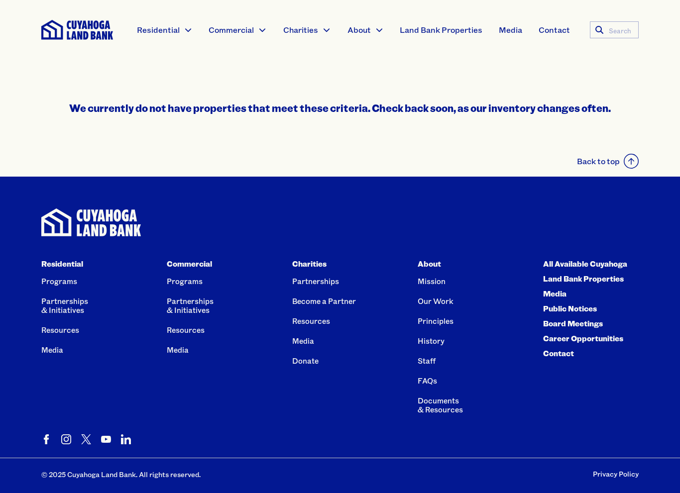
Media (510, 29)
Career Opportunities (583, 338)
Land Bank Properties (441, 29)
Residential (158, 29)
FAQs (427, 381)
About (359, 29)
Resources (60, 330)
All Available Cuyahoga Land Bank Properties (585, 271)
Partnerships (315, 281)
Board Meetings (573, 323)
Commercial (231, 29)
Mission (432, 281)
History (431, 341)
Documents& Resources (440, 404)
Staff (427, 361)
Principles (435, 321)
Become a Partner (324, 301)
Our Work (435, 301)
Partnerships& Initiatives (64, 305)
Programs (59, 281)
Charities (300, 29)
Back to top (598, 161)
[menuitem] (165, 30)
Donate (305, 361)
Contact (554, 29)
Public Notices (570, 308)
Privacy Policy (616, 474)
